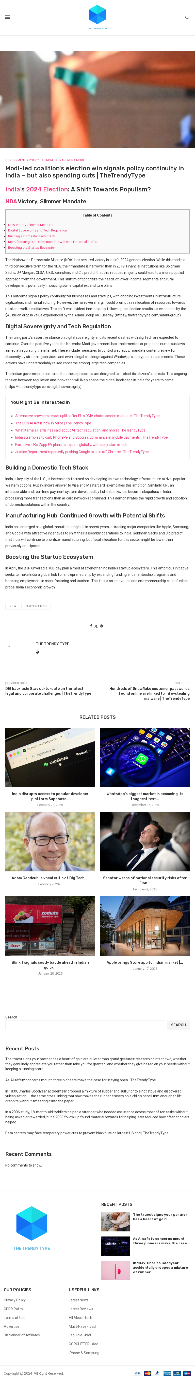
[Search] (187, 18)
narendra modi (36, 606)
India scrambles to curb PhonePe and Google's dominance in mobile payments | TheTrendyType (91, 437)
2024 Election (47, 189)
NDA (11, 201)
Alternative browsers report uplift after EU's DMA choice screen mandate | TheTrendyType (87, 416)
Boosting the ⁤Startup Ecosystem (32, 247)
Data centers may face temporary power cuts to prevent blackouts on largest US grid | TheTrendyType (87, 1133)
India (12, 189)
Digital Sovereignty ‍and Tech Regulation (37, 230)
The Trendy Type (52, 644)
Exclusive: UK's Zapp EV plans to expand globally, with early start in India (71, 445)
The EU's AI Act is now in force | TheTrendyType (53, 423)
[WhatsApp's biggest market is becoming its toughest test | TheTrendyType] (145, 757)
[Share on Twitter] (96, 626)
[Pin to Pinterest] (101, 626)
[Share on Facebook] (91, 626)
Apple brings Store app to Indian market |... (145, 962)
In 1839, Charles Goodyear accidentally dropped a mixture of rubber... (160, 1267)
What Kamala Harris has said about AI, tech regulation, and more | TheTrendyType (80, 430)
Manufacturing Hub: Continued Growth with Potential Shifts (52, 242)
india (12, 606)
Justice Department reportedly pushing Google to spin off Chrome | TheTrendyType (82, 452)
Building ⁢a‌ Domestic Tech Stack (31, 236)
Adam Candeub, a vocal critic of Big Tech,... (50, 878)
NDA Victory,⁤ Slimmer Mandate (30, 225)
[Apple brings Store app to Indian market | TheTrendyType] (145, 926)
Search (11, 1017)
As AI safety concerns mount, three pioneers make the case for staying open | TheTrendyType (80, 1080)
